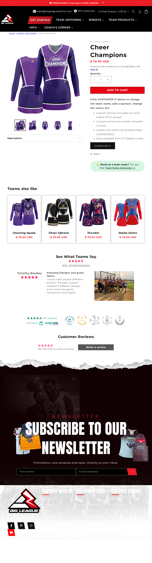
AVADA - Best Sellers (27, 33)
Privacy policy (114, 555)
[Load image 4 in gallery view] (57, 125)
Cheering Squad (24, 232)
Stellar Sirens (128, 232)
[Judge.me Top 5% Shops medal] (120, 320)
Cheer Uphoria (59, 232)
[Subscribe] (132, 471)
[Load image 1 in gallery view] (20, 125)
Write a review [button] (96, 347)
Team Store (118, 504)
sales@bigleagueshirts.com (54, 11)
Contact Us (84, 536)
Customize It (103, 145)
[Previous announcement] (8, 3)
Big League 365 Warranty (86, 528)
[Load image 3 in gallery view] (45, 125)
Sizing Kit (117, 499)
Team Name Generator (125, 510)
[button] (69, 19)
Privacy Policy (85, 510)
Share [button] (96, 154)
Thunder (93, 232)
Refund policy (94, 555)
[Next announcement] (143, 3)
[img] (76, 261)
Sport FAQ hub (51, 516)
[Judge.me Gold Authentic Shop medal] (82, 320)
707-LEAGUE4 (86, 11)
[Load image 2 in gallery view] (32, 125)
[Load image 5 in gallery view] (70, 125)
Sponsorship (50, 499)
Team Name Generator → (120, 167)
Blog (45, 510)
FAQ (79, 499)
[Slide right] (79, 125)
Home (12, 33)
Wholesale (48, 504)
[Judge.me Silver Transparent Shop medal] (94, 320)
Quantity (95, 73)
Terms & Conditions (89, 504)
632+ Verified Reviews (76, 265)
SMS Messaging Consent (86, 518)
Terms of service (135, 555)
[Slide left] (10, 125)
